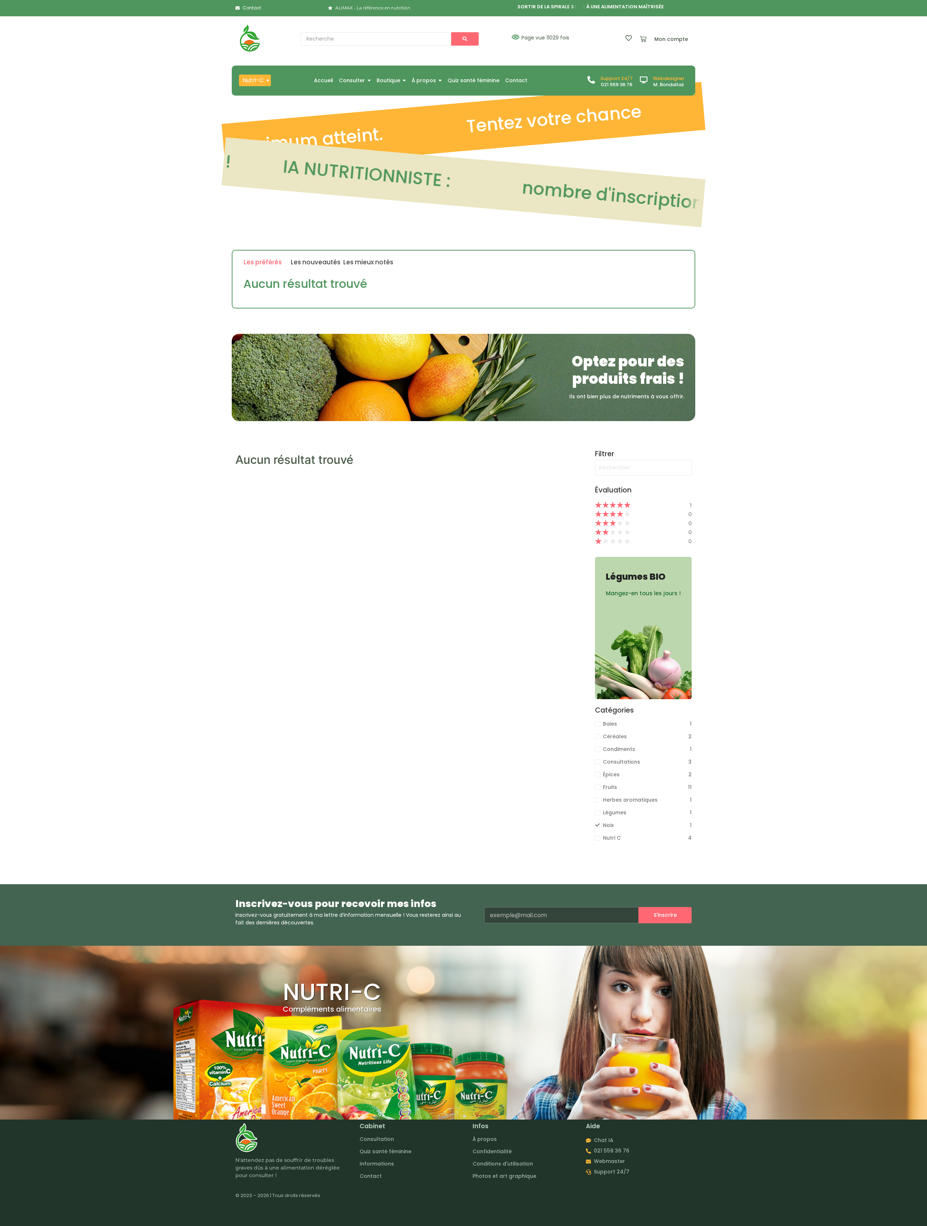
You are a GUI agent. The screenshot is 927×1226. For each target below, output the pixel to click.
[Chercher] (465, 39)
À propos (485, 1139)
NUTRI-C (332, 992)
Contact (371, 1176)
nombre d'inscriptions (561, 190)
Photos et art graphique (504, 1176)
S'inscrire (665, 915)
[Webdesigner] (643, 80)
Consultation (377, 1139)
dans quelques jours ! (560, 118)
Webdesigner (668, 78)
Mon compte (671, 39)
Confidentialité (492, 1151)
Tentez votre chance (314, 139)
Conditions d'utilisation (503, 1163)
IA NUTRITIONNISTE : (311, 168)
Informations (377, 1163)
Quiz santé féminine (385, 1151)
